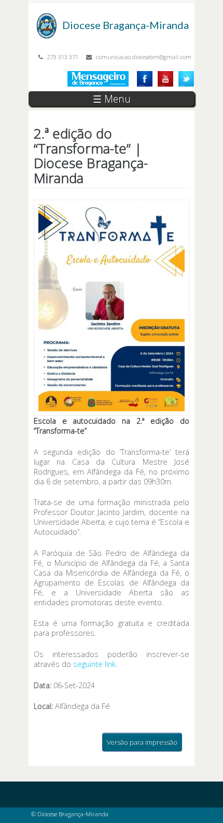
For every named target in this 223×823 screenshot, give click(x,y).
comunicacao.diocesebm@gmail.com (143, 57)
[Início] (46, 18)
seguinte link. (95, 664)
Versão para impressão (142, 742)
